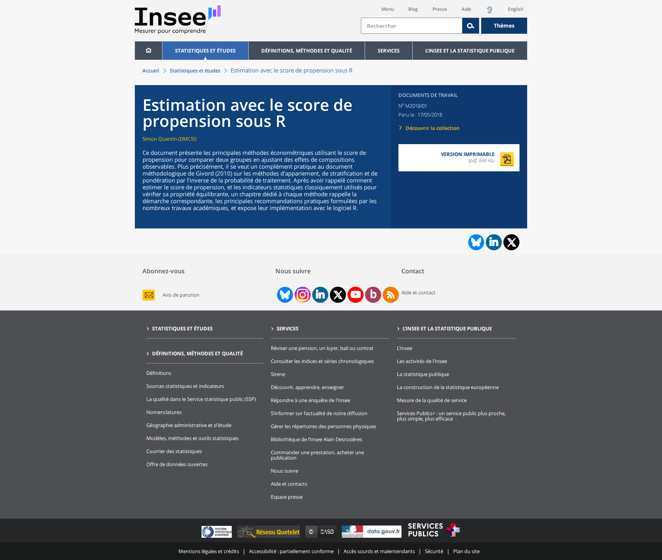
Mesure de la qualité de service (432, 400)
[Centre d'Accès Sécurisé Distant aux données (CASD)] (321, 537)
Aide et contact (418, 292)
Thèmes (504, 25)
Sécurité (434, 551)
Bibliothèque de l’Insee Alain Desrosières (316, 439)
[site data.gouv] (372, 537)
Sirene (278, 374)
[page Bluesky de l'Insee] (284, 295)
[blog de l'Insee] (373, 295)
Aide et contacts (289, 483)
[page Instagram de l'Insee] (302, 295)
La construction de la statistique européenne (448, 387)
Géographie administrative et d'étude (188, 425)
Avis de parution (181, 294)
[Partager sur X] (511, 242)
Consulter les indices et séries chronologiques (322, 361)
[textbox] (411, 26)
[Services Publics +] (433, 537)
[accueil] (148, 50)
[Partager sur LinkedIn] (493, 242)
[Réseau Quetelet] (269, 537)
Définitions (158, 373)
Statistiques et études (205, 50)
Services (389, 50)
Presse (440, 9)
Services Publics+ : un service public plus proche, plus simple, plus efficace (451, 416)
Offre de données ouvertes (177, 464)
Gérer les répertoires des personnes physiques (323, 426)
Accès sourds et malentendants (379, 551)
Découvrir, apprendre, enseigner (307, 387)
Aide (466, 9)
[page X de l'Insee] (338, 295)
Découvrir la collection (432, 128)
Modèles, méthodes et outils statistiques (192, 438)
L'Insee (404, 348)
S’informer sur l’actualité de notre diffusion (319, 413)
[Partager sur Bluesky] (475, 242)
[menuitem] (148, 50)
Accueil (151, 70)
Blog (413, 9)
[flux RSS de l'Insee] (390, 294)
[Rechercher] (470, 26)
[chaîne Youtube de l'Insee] (356, 294)
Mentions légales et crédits (209, 551)
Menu (388, 9)
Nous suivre (284, 470)
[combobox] (444, 26)
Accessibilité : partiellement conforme (291, 551)
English (515, 9)
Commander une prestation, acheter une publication (317, 455)
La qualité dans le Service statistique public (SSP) (201, 399)
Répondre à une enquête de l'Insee (310, 400)
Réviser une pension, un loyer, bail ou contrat (322, 348)
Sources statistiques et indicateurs (185, 386)
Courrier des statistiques (174, 451)
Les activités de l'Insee (422, 361)
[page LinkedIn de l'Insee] (320, 294)
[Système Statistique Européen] (217, 537)
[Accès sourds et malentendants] (489, 12)
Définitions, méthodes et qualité (306, 50)
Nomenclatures (164, 412)
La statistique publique (423, 374)
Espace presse (287, 496)
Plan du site (466, 551)
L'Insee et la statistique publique (470, 50)
